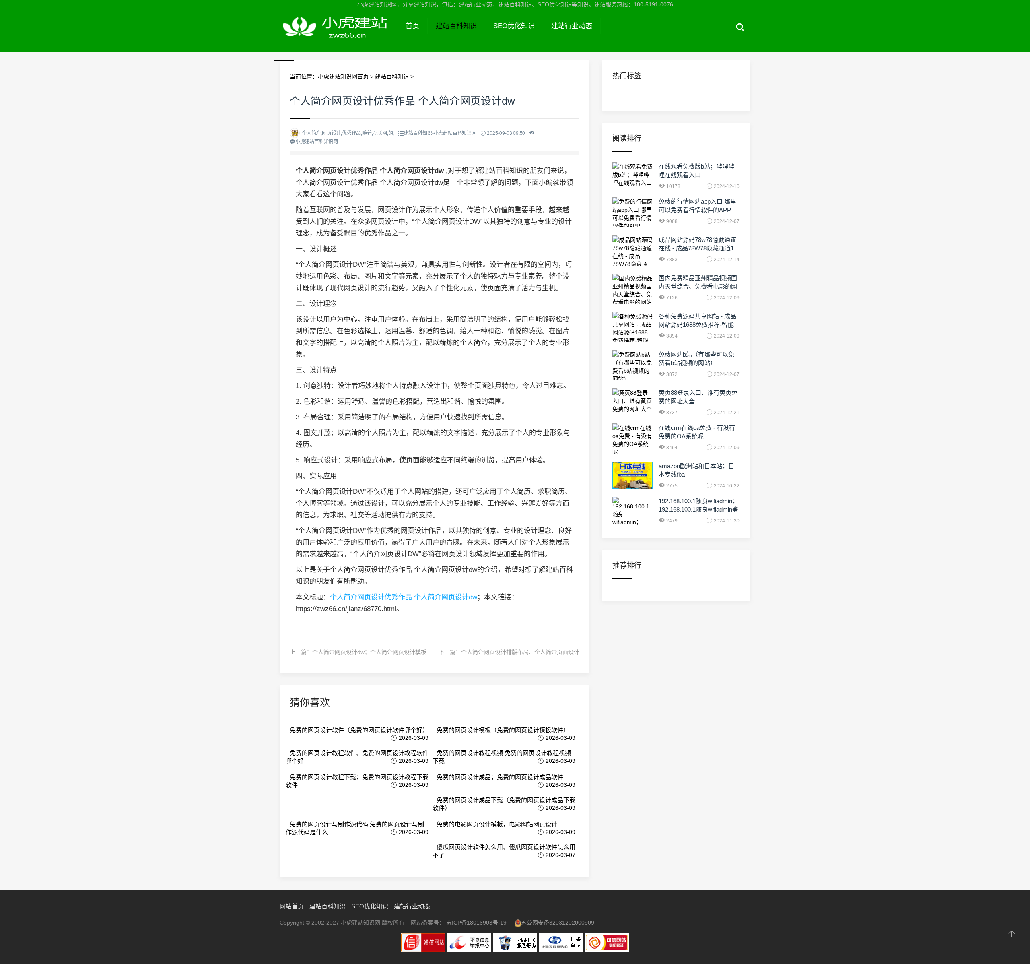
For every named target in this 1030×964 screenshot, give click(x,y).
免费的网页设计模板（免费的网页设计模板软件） (503, 730)
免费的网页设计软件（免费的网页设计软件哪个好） (359, 730)
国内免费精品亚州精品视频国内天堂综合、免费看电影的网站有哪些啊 (698, 286)
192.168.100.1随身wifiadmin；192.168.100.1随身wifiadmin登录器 (698, 509)
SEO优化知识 (514, 26)
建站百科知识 (456, 26)
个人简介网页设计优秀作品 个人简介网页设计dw (403, 597)
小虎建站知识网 (339, 35)
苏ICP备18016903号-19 (476, 922)
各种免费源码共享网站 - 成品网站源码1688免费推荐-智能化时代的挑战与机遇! (697, 324)
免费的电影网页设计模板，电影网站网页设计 (497, 824)
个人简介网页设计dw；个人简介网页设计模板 (369, 652)
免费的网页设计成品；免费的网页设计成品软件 (500, 777)
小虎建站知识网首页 (343, 76)
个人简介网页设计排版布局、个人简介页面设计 (520, 652)
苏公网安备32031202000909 (557, 922)
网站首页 (292, 906)
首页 (412, 26)
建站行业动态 (571, 26)
